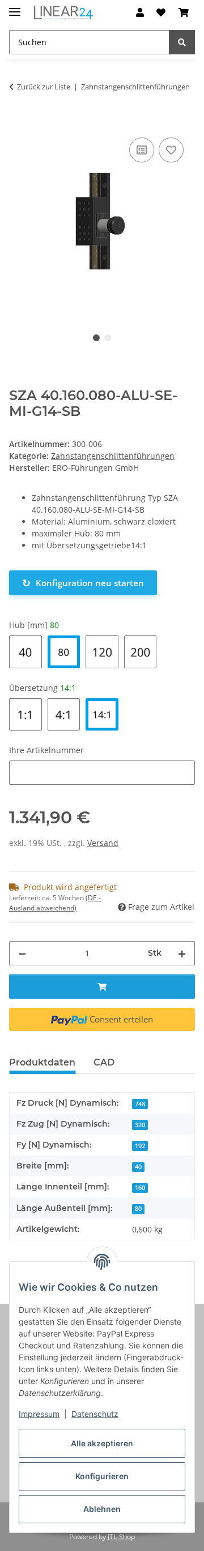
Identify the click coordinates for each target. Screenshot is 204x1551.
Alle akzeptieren (102, 1443)
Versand (102, 842)
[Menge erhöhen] (181, 953)
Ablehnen (102, 1509)
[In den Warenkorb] (18, 122)
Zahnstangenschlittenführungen (113, 455)
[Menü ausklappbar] (14, 7)
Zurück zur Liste (43, 86)
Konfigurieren (102, 1476)
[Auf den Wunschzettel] (171, 150)
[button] (140, 12)
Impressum (39, 1414)
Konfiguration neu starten (83, 583)
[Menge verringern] (22, 953)
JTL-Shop (121, 1536)
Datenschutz (94, 1414)
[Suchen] (182, 42)
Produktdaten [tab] (42, 1062)
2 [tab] (107, 337)
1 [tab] (96, 337)
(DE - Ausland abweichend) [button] (55, 903)
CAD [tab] (104, 1062)
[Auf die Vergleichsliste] (141, 150)
